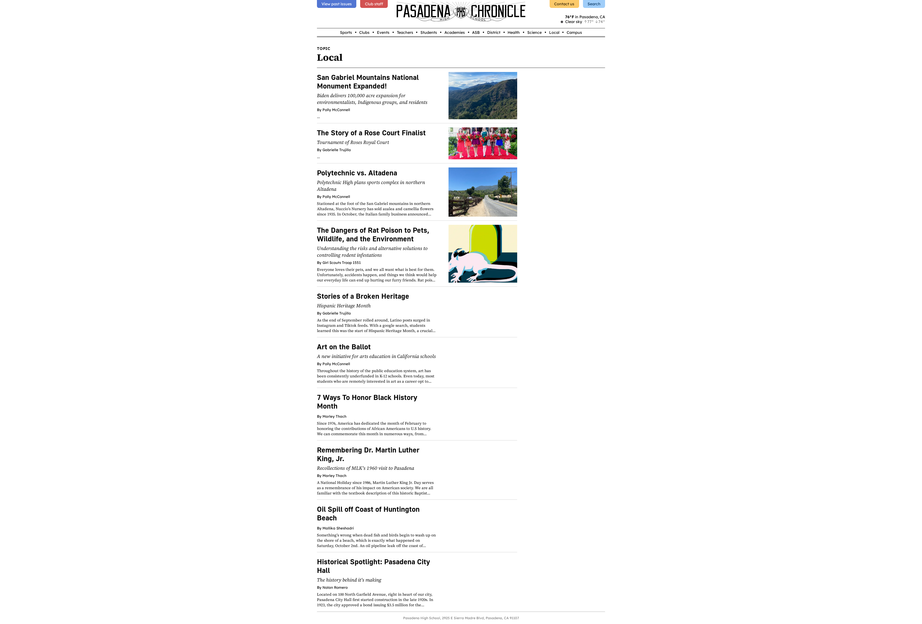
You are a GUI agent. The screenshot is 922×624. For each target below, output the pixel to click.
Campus (574, 32)
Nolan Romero (335, 587)
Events (383, 32)
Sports (346, 32)
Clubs (364, 32)
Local (554, 32)
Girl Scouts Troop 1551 (341, 262)
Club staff (374, 3)
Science (534, 32)
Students (428, 32)
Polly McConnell (336, 109)
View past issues (336, 3)
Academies (454, 32)
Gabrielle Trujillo (336, 150)
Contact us (564, 3)
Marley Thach (334, 416)
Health (514, 32)
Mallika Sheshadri (338, 528)
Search (594, 3)
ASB (476, 32)
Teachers (405, 32)
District (493, 32)
